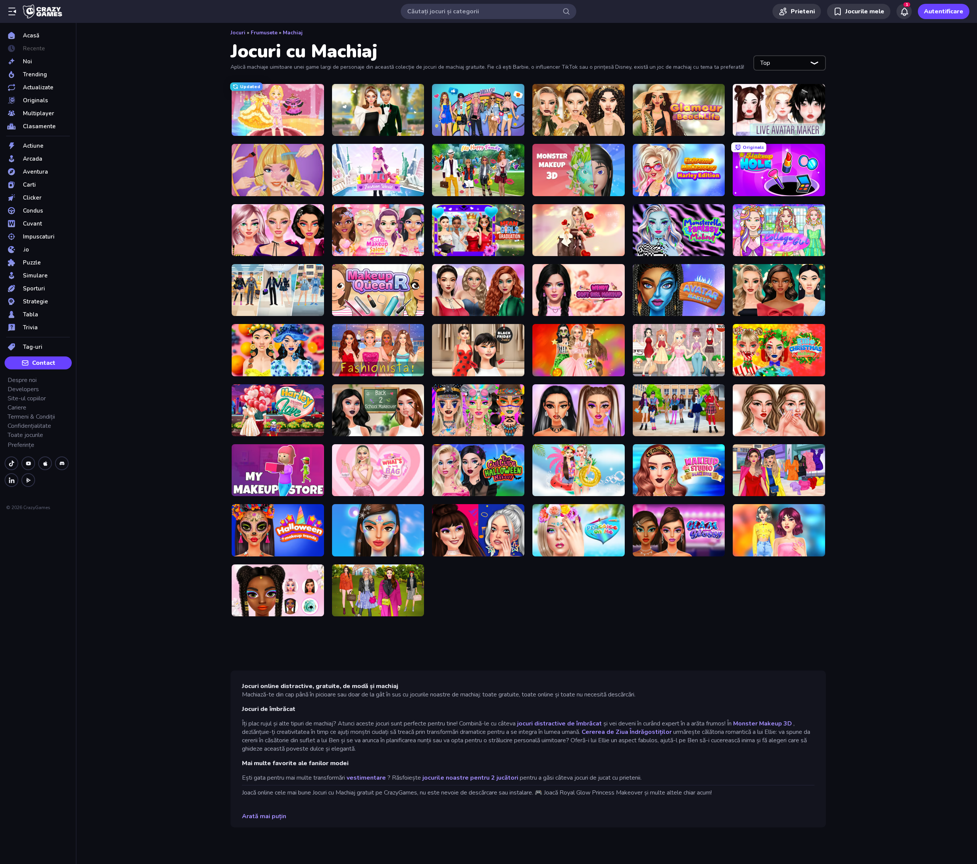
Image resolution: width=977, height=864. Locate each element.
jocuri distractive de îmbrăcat (559, 723)
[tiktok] (11, 463)
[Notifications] (904, 11)
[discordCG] (62, 463)
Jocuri (238, 32)
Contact (43, 363)
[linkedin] (11, 480)
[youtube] (28, 463)
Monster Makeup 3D (762, 723)
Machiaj (293, 32)
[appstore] (45, 463)
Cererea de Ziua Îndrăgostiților (627, 732)
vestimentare (366, 778)
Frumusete (264, 32)
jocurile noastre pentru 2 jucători (470, 778)
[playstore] (28, 480)
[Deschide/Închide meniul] (12, 11)
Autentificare (943, 11)
